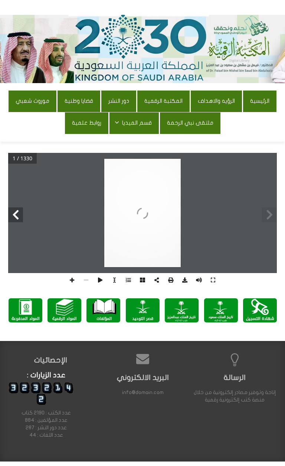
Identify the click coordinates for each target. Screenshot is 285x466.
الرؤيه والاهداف (216, 101)
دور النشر (118, 101)
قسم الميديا (137, 123)
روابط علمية (86, 123)
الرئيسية (259, 101)
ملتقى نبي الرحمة (190, 123)
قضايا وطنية (79, 101)
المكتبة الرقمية (163, 101)
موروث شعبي (32, 101)
